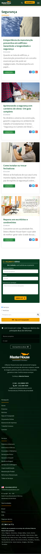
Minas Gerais (30, 535)
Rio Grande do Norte (21, 540)
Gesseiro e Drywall (7, 458)
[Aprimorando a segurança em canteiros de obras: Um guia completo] (20, 92)
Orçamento (29, 2)
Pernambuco (31, 537)
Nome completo (8, 268)
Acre (3, 533)
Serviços (6, 307)
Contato (4, 429)
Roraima (37, 540)
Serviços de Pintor (7, 454)
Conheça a (20, 376)
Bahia (24, 533)
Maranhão (22, 535)
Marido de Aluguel (7, 461)
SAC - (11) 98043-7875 (21, 383)
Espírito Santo (11, 535)
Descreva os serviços (9, 283)
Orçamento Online (7, 419)
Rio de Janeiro (10, 540)
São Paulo (30, 542)
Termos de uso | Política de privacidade (20, 390)
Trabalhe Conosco (7, 426)
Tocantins (4, 544)
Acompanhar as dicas (19, 347)
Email (5, 275)
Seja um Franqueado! (21, 320)
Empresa (4, 409)
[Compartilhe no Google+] (36, 72)
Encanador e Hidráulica (8, 451)
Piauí (36, 537)
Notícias (6, 310)
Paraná (4, 540)
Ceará (28, 533)
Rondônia (31, 540)
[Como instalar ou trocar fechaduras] (20, 152)
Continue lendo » (9, 72)
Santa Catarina (17, 542)
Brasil (3, 509)
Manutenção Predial (8, 471)
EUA (2, 515)
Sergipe (24, 542)
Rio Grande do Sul (7, 542)
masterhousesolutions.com (10, 490)
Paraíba (24, 537)
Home (3, 405)
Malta (3, 512)
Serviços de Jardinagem (9, 465)
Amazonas (14, 533)
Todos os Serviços (7, 478)
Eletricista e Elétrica (8, 447)
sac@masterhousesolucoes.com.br (20, 388)
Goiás (17, 535)
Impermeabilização (7, 468)
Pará (20, 537)
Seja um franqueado (7, 416)
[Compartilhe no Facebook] (30, 72)
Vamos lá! (20, 298)
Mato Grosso (14, 537)
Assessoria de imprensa (9, 423)
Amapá (20, 533)
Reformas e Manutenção (9, 475)
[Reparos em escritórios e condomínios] (20, 206)
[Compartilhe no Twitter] (33, 72)
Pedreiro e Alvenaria (7, 444)
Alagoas (7, 533)
